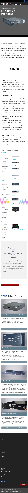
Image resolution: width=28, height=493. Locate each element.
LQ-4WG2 (14, 203)
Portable (2, 180)
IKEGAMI (3, 441)
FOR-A (3, 439)
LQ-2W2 (13, 188)
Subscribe (23, 484)
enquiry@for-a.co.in (11, 1)
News (17, 441)
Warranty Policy (5, 466)
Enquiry (17, 443)
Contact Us (18, 446)
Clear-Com (4, 446)
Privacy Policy (4, 461)
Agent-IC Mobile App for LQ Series (17, 230)
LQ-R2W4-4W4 (15, 165)
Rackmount (3, 152)
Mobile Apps (3, 221)
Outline (2, 36)
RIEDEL (3, 456)
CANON (3, 443)
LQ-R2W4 (14, 159)
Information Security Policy (7, 463)
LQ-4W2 (13, 195)
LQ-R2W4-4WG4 (15, 171)
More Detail (14, 285)
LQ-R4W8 (14, 178)
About (17, 439)
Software (3, 205)
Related (13, 36)
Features (8, 36)
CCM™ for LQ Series (16, 213)
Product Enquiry (5, 285)
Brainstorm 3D (5, 450)
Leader (3, 448)
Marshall (4, 452)
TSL (2, 454)
